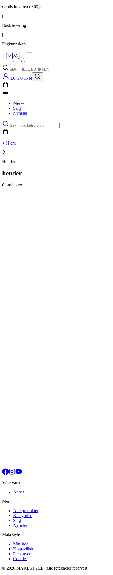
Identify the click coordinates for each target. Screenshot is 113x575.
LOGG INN (21, 78)
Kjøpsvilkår (23, 549)
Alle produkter (25, 510)
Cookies (20, 558)
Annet (18, 492)
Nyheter (20, 113)
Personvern (23, 553)
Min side (20, 544)
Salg (17, 108)
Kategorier (22, 515)
